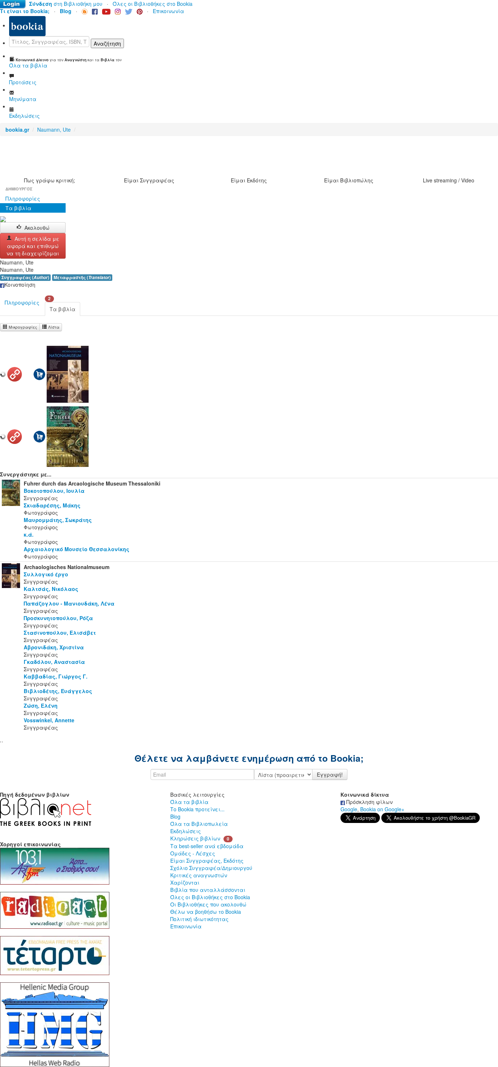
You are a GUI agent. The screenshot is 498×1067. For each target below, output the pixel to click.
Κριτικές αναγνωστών (198, 875)
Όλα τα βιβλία (189, 801)
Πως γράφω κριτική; (49, 180)
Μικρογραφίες (22, 327)
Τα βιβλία (18, 208)
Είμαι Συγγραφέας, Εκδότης (207, 860)
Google (349, 809)
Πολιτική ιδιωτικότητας (199, 919)
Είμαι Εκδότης (249, 180)
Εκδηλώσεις (185, 831)
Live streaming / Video (448, 180)
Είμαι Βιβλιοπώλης (348, 180)
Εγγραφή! (330, 774)
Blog (175, 816)
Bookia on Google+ (382, 809)
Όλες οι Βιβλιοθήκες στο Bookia (152, 3)
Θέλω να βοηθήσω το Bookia (205, 911)
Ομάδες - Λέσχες (192, 853)
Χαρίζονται (184, 882)
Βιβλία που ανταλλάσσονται (207, 889)
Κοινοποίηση (19, 284)
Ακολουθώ (37, 227)
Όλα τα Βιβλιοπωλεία (199, 823)
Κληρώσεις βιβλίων (195, 838)
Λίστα (53, 327)
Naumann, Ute (54, 129)
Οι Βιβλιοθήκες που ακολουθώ (208, 904)
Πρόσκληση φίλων (369, 801)
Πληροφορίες (22, 198)
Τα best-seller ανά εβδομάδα (207, 846)
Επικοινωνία (168, 11)
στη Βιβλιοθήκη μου (65, 3)
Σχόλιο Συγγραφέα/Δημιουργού (211, 867)
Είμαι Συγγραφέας (149, 180)
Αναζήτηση (107, 43)
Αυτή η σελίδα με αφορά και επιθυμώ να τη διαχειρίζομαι (33, 246)
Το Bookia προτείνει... (197, 809)
